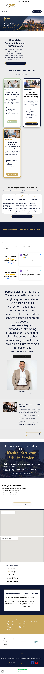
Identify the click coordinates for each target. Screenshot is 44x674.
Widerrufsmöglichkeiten (22, 671)
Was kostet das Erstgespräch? (10, 492)
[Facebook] (2, 11)
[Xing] (8, 11)
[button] (22, 653)
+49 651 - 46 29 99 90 (23, 1)
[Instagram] (4, 11)
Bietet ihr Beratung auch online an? (11, 490)
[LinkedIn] (6, 11)
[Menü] (40, 6)
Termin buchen (36, 11)
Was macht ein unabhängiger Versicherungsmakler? (14, 488)
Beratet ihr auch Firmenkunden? (10, 494)
